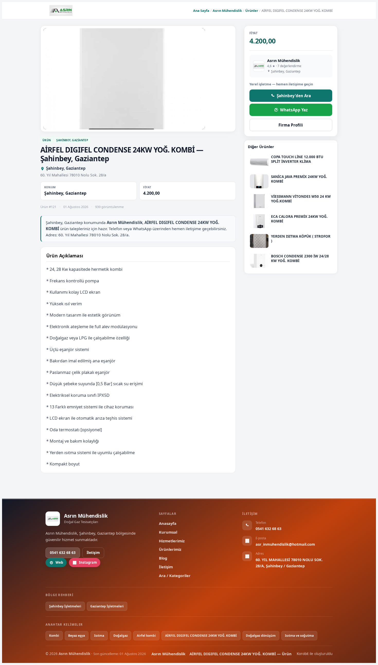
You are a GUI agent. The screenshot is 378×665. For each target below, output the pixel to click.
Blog (163, 558)
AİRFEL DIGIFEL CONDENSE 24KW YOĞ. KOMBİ (201, 635)
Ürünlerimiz (170, 549)
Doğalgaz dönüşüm (261, 635)
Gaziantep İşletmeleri (107, 606)
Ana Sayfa (201, 10)
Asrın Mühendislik (227, 10)
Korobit (303, 653)
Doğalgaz (120, 635)
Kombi (54, 635)
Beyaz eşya (76, 635)
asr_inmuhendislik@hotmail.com (285, 544)
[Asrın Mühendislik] (61, 10)
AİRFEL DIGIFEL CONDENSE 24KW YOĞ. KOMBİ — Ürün (241, 653)
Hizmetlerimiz (172, 540)
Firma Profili (290, 125)
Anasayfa (167, 523)
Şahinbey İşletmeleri (65, 606)
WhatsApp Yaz (294, 109)
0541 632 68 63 (63, 552)
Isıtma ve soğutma (299, 635)
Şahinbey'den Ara (294, 95)
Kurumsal (168, 532)
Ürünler (251, 10)
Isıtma (99, 635)
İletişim (93, 552)
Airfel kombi (146, 635)
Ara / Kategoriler (175, 575)
